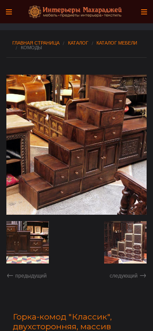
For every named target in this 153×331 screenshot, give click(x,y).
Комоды (31, 47)
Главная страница (36, 42)
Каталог (78, 42)
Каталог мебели (116, 42)
